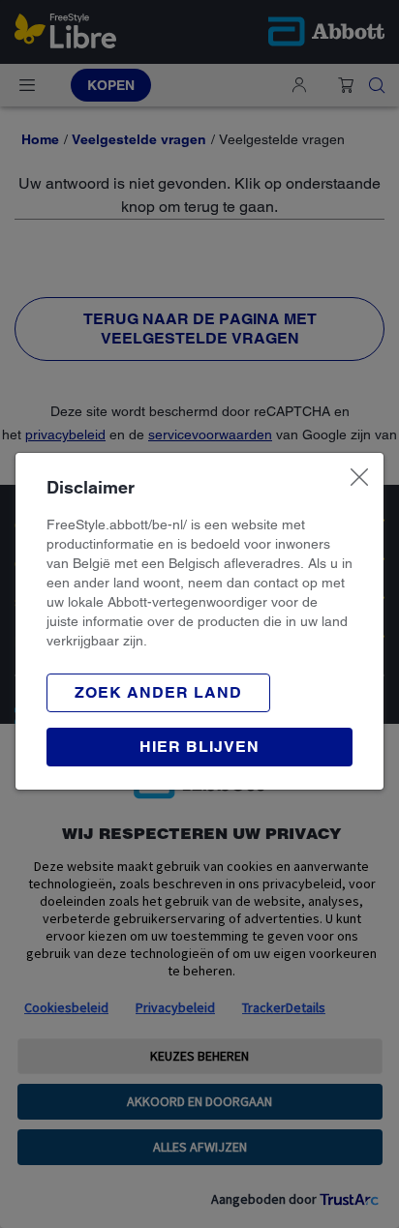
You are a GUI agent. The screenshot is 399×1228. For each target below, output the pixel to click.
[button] (158, 693)
